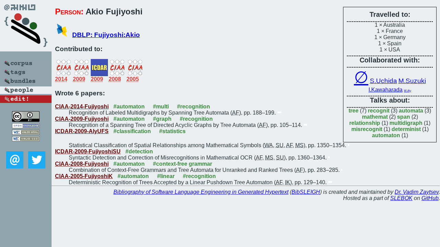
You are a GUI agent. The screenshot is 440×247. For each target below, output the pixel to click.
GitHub (430, 198)
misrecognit (366, 129)
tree (354, 111)
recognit (378, 111)
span (403, 117)
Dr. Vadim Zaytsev (417, 192)
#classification (132, 131)
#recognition (193, 106)
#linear (166, 176)
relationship (364, 123)
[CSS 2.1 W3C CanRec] (26, 146)
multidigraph (405, 123)
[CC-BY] (26, 120)
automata (411, 111)
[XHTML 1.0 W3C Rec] (26, 133)
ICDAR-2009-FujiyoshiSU (88, 151)
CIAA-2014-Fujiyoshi (82, 106)
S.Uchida (383, 80)
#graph (162, 119)
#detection (139, 151)
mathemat (375, 117)
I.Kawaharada (385, 90)
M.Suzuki (412, 80)
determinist (406, 129)
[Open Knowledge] (26, 126)
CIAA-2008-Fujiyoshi (82, 164)
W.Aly (407, 90)
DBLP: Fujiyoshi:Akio (106, 34)
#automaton (129, 106)
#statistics (172, 131)
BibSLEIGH (306, 192)
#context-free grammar (182, 164)
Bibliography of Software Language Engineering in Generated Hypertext (200, 192)
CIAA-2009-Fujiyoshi (82, 119)
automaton (386, 135)
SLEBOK (401, 198)
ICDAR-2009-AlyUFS (82, 131)
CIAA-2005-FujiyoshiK (84, 176)
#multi (161, 106)
